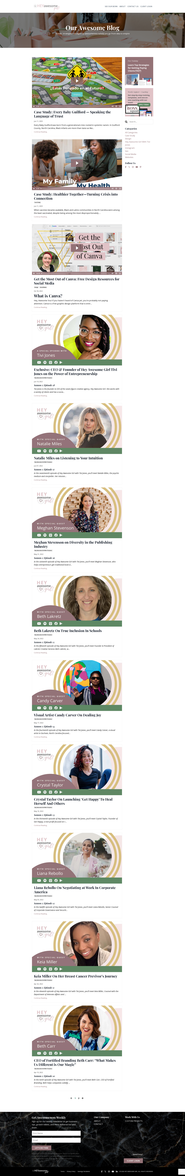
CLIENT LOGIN (146, 6)
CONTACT (98, 1124)
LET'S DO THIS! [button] (41, 1148)
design (36, 287)
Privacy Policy (71, 1171)
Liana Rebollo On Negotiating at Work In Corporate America (75, 890)
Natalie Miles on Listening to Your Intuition (68, 458)
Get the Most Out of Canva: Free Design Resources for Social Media (76, 281)
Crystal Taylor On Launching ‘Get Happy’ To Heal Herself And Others (73, 801)
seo (126, 151)
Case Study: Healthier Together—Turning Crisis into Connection (76, 196)
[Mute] (112, 106)
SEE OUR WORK (111, 6)
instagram (130, 148)
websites (129, 157)
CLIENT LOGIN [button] (133, 1161)
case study (37, 202)
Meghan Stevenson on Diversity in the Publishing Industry (73, 544)
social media (43, 287)
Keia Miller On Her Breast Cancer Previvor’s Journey (75, 976)
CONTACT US (132, 6)
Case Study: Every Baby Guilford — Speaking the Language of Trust (72, 114)
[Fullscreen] (120, 106)
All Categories (131, 132)
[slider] (75, 106)
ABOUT (122, 6)
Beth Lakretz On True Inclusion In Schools (68, 631)
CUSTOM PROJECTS (134, 1121)
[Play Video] (34, 106)
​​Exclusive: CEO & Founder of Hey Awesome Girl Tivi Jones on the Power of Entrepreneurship (75, 371)
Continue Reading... (41, 132)
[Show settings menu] (116, 106)
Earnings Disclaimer (84, 1171)
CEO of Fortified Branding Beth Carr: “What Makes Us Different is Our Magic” (75, 1062)
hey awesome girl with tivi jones (43, 378)
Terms (63, 1171)
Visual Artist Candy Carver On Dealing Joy (67, 715)
